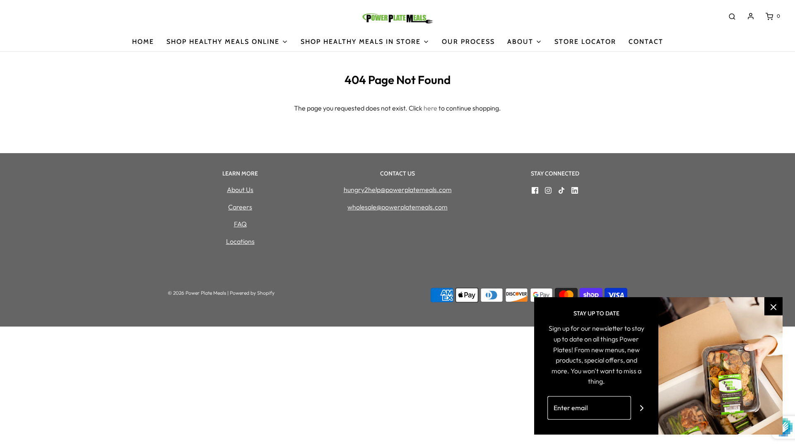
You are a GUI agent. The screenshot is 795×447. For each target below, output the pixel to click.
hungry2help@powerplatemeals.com (398, 189)
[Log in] (751, 16)
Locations (240, 241)
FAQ (240, 224)
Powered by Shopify (252, 293)
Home (143, 42)
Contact (646, 42)
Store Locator (585, 42)
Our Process (468, 42)
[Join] (642, 408)
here (430, 108)
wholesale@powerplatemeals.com (397, 207)
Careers (240, 207)
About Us (240, 189)
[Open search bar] (732, 16)
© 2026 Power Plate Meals (197, 293)
